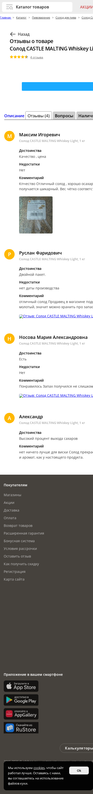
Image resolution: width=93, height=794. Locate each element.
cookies (39, 768)
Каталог (21, 17)
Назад (24, 34)
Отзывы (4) (39, 115)
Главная (5, 17)
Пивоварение (41, 17)
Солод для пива (66, 17)
